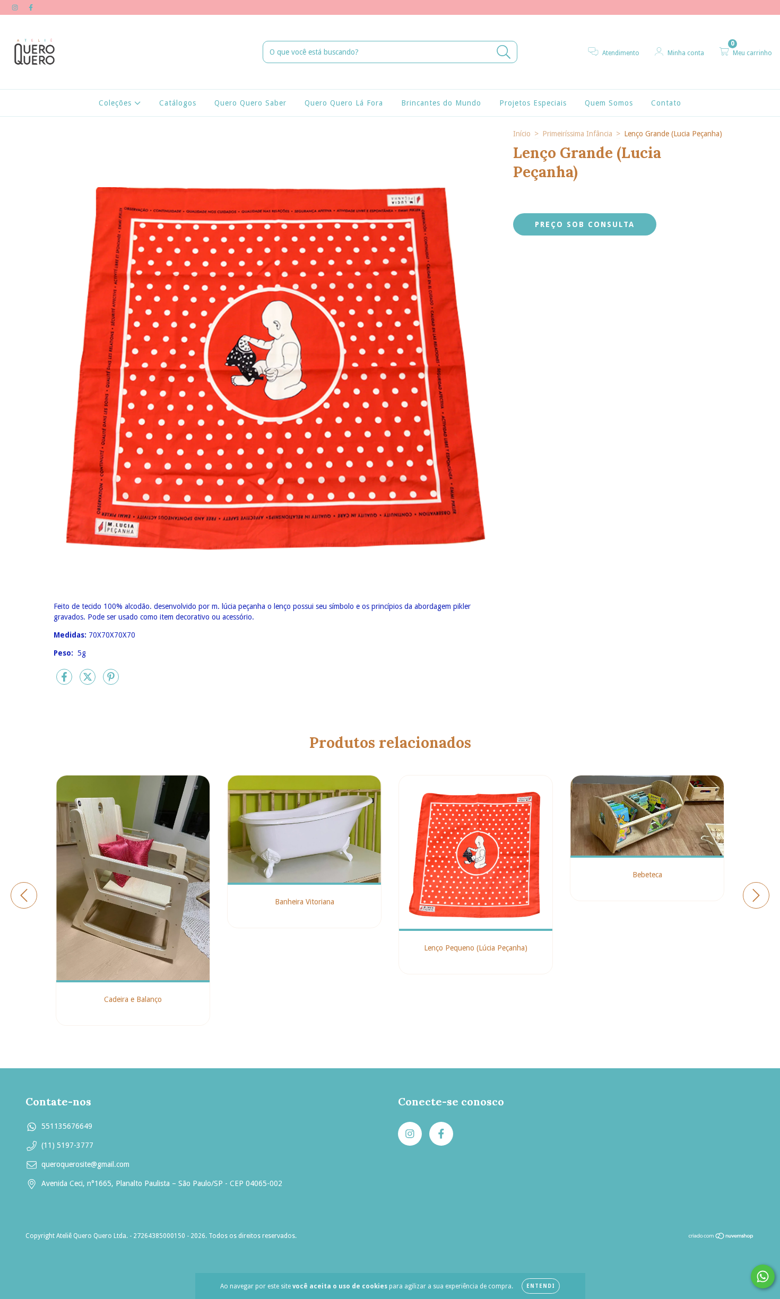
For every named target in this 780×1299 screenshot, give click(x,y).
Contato (666, 103)
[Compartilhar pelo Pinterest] (111, 681)
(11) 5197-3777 (67, 1145)
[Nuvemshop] (721, 1237)
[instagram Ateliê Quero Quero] (16, 7)
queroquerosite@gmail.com (85, 1164)
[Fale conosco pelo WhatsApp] (763, 1276)
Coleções (116, 103)
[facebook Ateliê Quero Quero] (31, 7)
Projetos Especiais (533, 103)
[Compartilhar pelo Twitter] (89, 681)
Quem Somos (609, 103)
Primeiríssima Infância (577, 133)
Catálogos (177, 103)
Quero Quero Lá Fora (344, 103)
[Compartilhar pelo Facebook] (65, 681)
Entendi (540, 1286)
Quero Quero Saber (250, 103)
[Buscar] (503, 52)
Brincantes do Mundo (441, 103)
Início (522, 133)
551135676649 (66, 1126)
